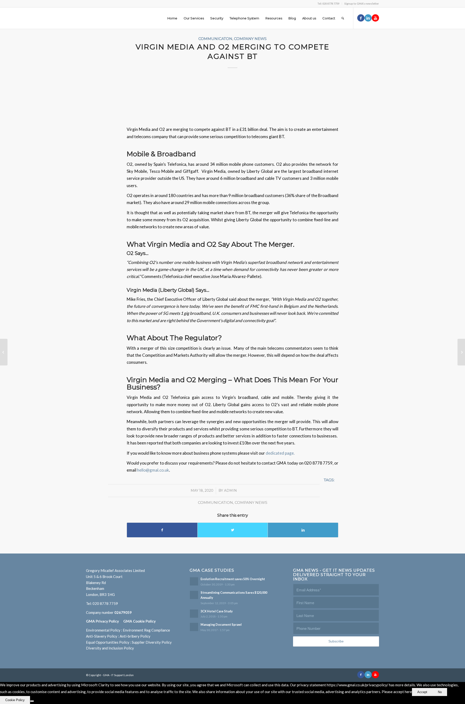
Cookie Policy (15, 700)
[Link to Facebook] (360, 18)
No (440, 692)
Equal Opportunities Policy (107, 642)
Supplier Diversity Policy (152, 642)
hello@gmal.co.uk (153, 470)
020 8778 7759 (105, 603)
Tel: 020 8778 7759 (328, 3)
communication (215, 502)
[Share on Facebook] (162, 530)
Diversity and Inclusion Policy (110, 648)
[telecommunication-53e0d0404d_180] (232, 98)
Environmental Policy (103, 630)
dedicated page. (280, 453)
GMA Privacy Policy (104, 621)
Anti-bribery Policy (135, 636)
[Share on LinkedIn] (303, 530)
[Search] (342, 18)
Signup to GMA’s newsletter (361, 3)
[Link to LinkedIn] (368, 18)
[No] (32, 701)
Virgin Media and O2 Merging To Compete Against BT (232, 51)
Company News (250, 38)
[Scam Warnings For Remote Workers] (461, 352)
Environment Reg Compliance (146, 630)
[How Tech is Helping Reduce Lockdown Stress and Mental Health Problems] (4, 352)
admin (230, 490)
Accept (422, 692)
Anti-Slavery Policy (101, 636)
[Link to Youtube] (375, 18)
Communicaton (215, 38)
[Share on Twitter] (233, 530)
